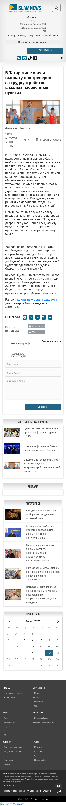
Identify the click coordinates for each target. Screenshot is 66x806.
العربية (58, 791)
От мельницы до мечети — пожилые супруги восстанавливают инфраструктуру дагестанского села (41, 553)
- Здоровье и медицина (12, 751)
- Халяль (6, 764)
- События (37, 751)
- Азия (5, 718)
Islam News (38, 326)
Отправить (43, 407)
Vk (33, 332)
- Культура (37, 747)
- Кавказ (36, 693)
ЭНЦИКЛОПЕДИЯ (10, 791)
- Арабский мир (9, 722)
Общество (7, 742)
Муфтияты (47, 791)
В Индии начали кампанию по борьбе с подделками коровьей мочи (41, 514)
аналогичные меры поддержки (36, 299)
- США (5, 735)
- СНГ (35, 706)
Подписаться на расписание (33, 42)
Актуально (38, 713)
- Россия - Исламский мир (44, 722)
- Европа (6, 726)
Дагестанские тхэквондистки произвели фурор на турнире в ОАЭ (41, 432)
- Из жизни (7, 756)
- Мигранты (8, 760)
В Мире (5, 713)
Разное (36, 742)
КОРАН (22, 791)
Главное (6, 688)
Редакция (8, 784)
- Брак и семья (39, 756)
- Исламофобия (39, 760)
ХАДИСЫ (30, 791)
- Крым (36, 697)
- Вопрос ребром (40, 718)
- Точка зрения (9, 697)
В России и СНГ (39, 688)
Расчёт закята (45, 50)
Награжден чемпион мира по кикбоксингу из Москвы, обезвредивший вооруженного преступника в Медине (42, 595)
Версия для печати (51, 341)
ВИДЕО (38, 791)
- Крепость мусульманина (13, 693)
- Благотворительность (12, 747)
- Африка (6, 731)
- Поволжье (38, 702)
